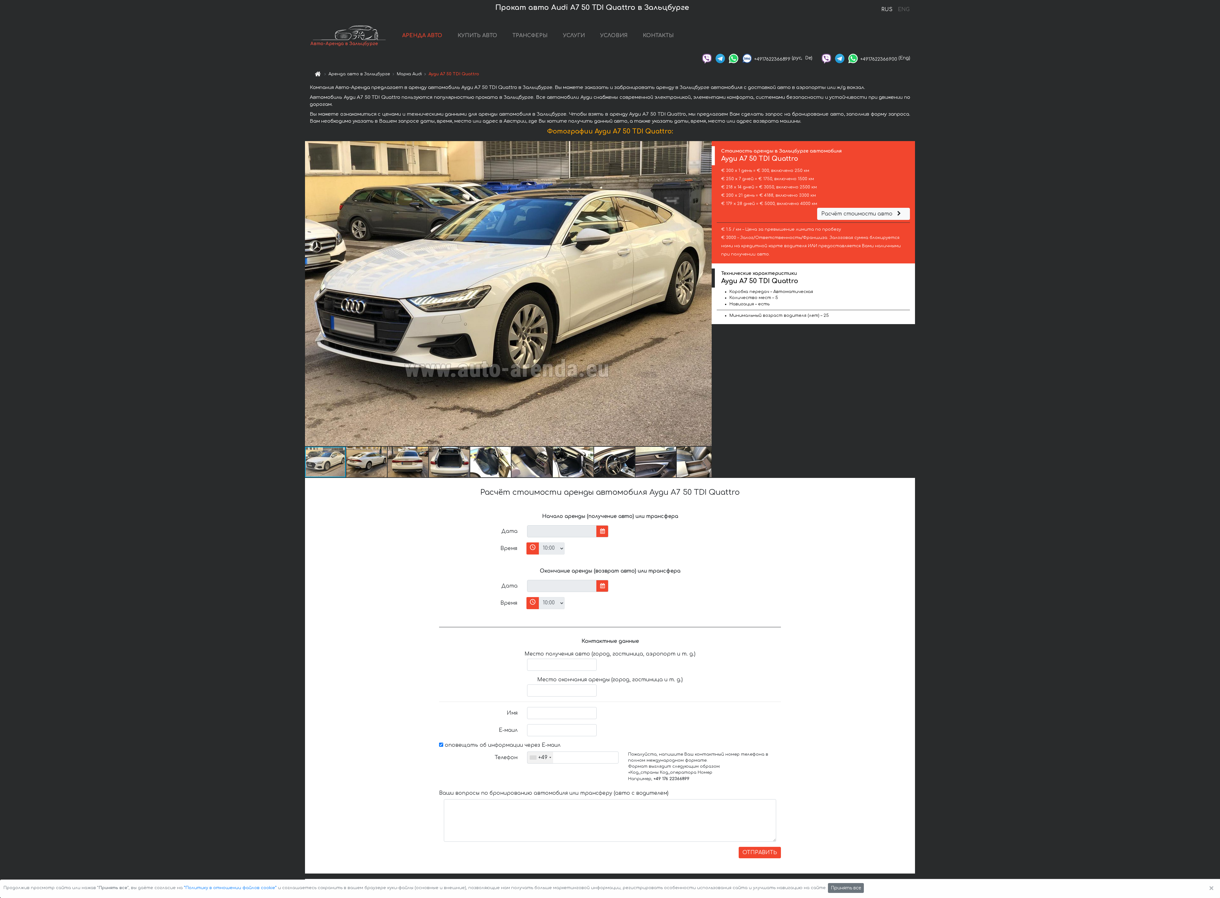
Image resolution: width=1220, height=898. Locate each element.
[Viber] (707, 58)
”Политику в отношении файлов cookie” (230, 888)
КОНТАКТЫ (658, 35)
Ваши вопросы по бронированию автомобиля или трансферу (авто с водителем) (553, 793)
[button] (706, 294)
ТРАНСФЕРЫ (530, 35)
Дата (509, 531)
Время (508, 548)
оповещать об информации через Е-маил (501, 745)
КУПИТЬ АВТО (477, 35)
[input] (562, 531)
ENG (903, 9)
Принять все (846, 888)
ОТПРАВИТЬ (759, 852)
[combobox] (540, 757)
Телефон (506, 757)
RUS (886, 9)
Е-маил (508, 730)
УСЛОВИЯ (613, 35)
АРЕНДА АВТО (422, 35)
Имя (512, 713)
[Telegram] (720, 58)
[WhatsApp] (734, 58)
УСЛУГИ (574, 35)
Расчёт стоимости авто (857, 214)
